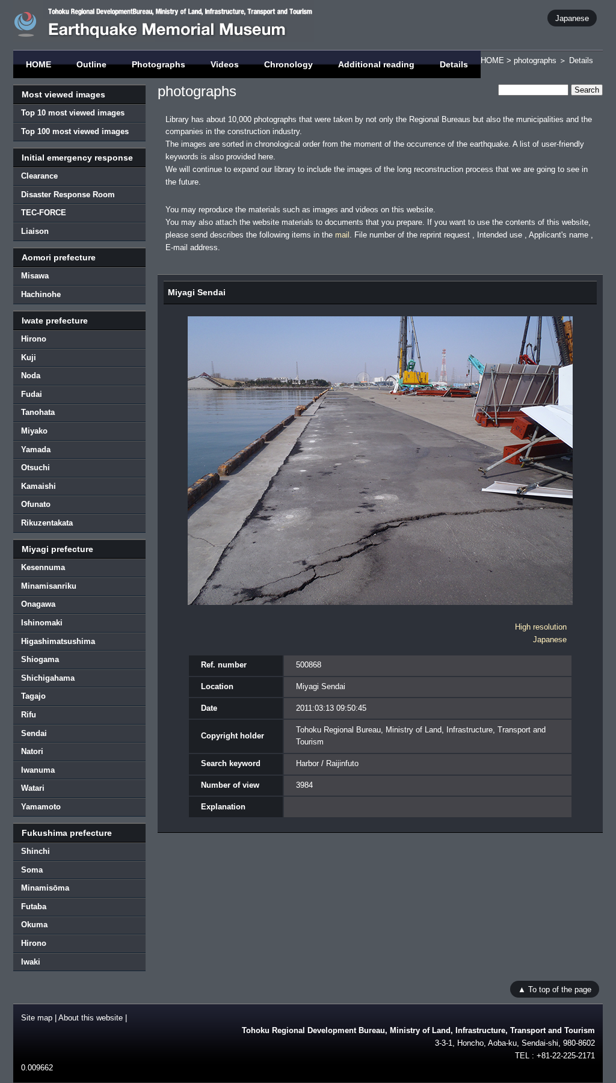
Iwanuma (38, 770)
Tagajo (33, 696)
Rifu (28, 714)
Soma (32, 869)
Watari (33, 788)
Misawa (35, 275)
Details (454, 64)
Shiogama (40, 659)
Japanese (572, 17)
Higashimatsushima (58, 641)
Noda (30, 375)
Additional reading (376, 64)
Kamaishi (38, 486)
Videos (225, 64)
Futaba (33, 906)
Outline (91, 64)
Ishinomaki (42, 622)
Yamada (36, 449)
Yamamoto (41, 806)
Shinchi (35, 851)
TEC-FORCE (43, 212)
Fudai (31, 394)
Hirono (33, 338)
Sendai (34, 733)
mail (342, 234)
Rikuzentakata (47, 522)
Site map (36, 1017)
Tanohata (38, 412)
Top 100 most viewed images (75, 131)
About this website (90, 1017)
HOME (38, 64)
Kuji (28, 357)
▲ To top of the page (554, 988)
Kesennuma (43, 567)
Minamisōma (45, 887)
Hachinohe (41, 294)
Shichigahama (48, 678)
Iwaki (30, 961)
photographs (535, 60)
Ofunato (36, 504)
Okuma (34, 924)
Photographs (158, 64)
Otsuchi (35, 467)
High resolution (541, 626)
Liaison (35, 231)
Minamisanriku (48, 586)
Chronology (288, 64)
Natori (32, 751)
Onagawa (38, 604)
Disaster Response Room (68, 194)
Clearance (39, 175)
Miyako (34, 430)
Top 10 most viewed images (73, 112)
